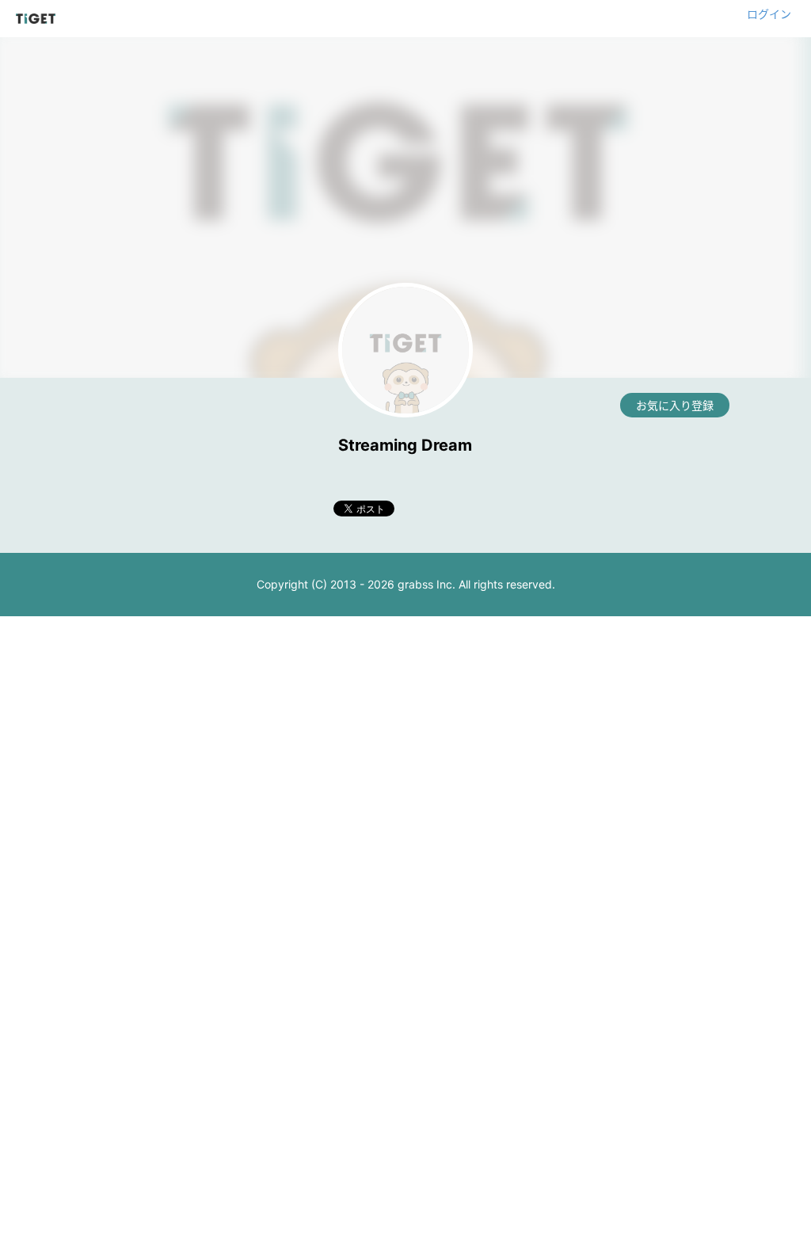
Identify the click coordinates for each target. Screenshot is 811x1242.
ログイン (769, 14)
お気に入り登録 (675, 405)
